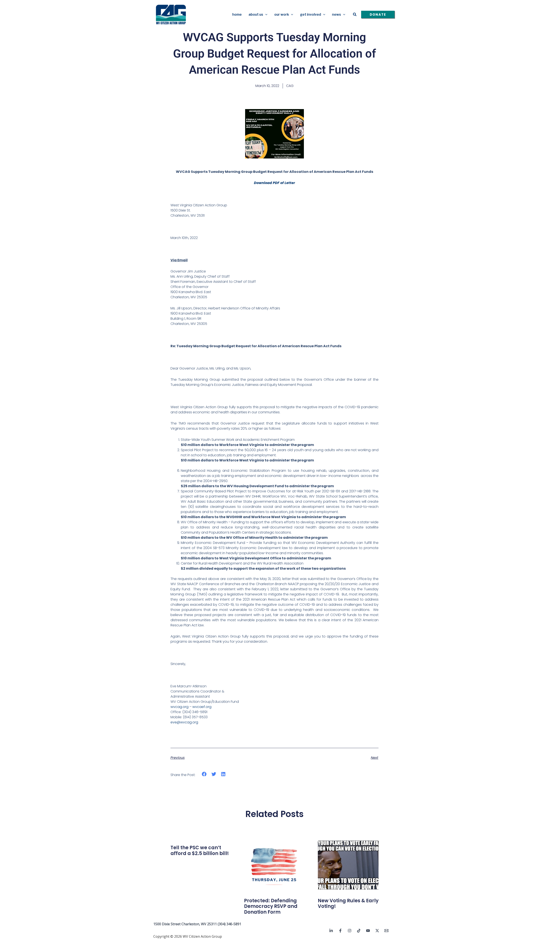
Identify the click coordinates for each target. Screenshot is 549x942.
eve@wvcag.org (184, 722)
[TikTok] (359, 931)
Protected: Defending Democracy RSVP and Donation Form (270, 906)
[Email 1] (386, 931)
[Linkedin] (331, 931)
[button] (265, 14)
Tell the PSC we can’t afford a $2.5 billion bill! (199, 850)
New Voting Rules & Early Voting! (348, 903)
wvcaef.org (201, 706)
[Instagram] (349, 931)
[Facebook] (340, 931)
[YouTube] (368, 931)
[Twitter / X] (377, 931)
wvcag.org (179, 706)
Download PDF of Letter (274, 182)
